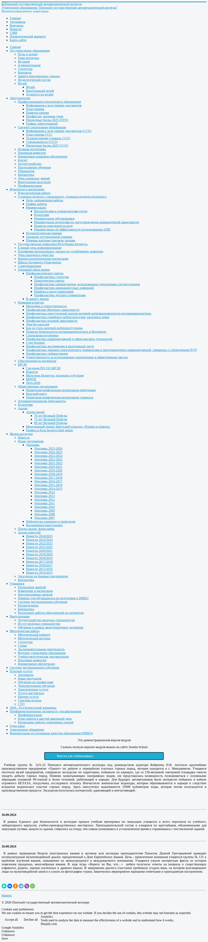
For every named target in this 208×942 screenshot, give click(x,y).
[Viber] (26, 886)
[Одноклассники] (15, 886)
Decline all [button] (31, 919)
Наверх (7, 895)
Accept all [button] (11, 919)
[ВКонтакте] (9, 886)
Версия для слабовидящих (75, 756)
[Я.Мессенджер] (4, 886)
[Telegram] (21, 886)
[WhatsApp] (32, 886)
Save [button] (5, 938)
